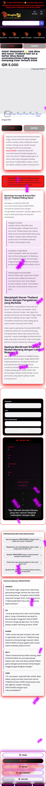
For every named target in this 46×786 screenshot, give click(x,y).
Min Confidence (11, 419)
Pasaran (8, 401)
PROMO (24, 755)
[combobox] (20, 23)
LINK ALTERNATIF (24, 774)
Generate (23, 431)
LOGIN (11, 46)
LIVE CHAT (24, 779)
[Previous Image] (2, 91)
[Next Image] (44, 91)
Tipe (6, 410)
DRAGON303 (11, 151)
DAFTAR (34, 46)
